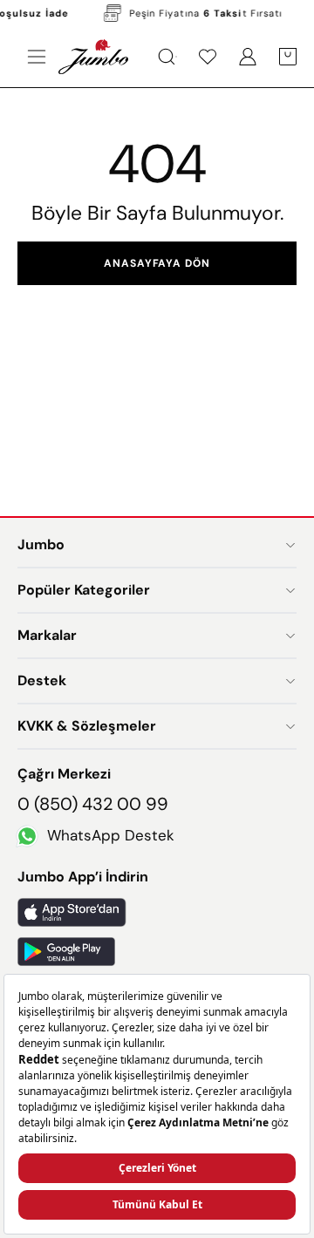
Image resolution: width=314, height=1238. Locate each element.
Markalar (47, 635)
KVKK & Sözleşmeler (86, 726)
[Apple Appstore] (157, 912)
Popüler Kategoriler (83, 590)
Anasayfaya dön (157, 263)
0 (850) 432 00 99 (92, 803)
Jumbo (41, 544)
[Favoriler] (207, 56)
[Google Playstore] (157, 951)
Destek (41, 680)
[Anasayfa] (93, 56)
